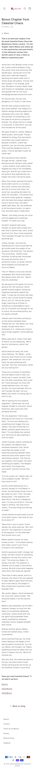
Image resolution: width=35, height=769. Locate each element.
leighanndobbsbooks (16, 764)
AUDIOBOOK (7, 689)
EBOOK (5, 684)
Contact (6, 724)
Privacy (6, 733)
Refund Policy (8, 738)
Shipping (6, 743)
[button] (4, 8)
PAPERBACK (7, 693)
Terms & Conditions (11, 729)
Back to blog (19, 706)
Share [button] (6, 33)
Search (6, 719)
